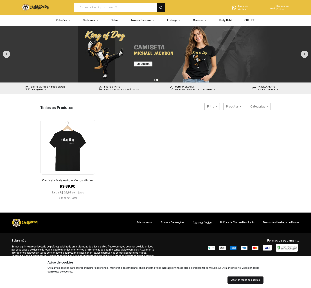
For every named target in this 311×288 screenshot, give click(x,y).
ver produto (67, 147)
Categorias (258, 106)
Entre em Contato (243, 7)
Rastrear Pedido (202, 222)
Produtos (232, 106)
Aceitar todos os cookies (245, 280)
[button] (63, 20)
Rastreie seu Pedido (283, 7)
